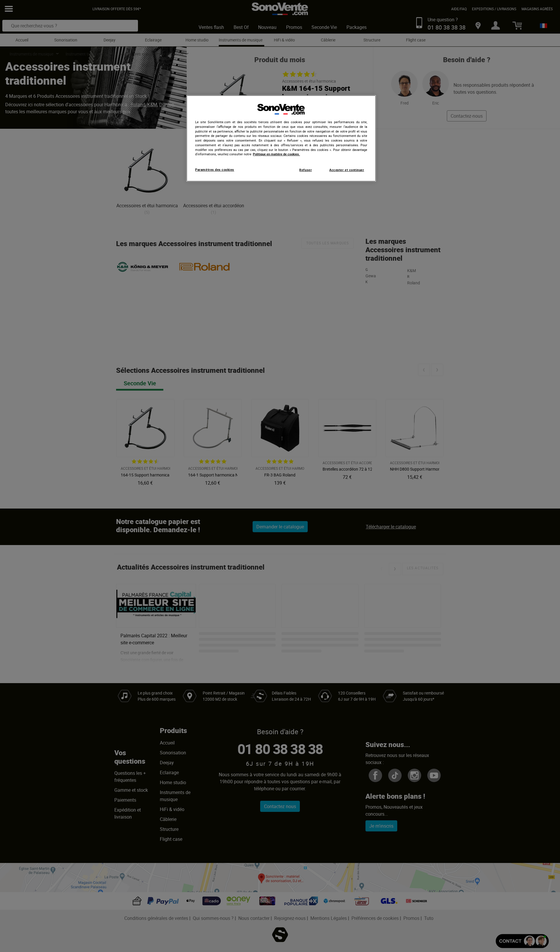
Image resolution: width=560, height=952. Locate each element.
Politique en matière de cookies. (276, 154)
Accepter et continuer (346, 170)
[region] (281, 138)
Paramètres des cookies (214, 170)
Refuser (305, 170)
